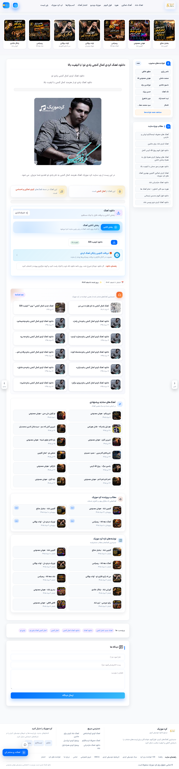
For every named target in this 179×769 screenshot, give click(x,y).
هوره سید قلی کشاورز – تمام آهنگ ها (154, 189)
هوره (116, 5)
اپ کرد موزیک (57, 5)
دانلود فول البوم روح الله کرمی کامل (155, 150)
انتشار (43, 757)
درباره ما (67, 757)
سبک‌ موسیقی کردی (130, 757)
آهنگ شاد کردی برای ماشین (71, 735)
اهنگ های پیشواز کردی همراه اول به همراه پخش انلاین (155, 158)
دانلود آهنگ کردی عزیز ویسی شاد (156, 202)
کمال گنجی (101, 191)
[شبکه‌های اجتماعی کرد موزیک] (25, 745)
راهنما (160, 757)
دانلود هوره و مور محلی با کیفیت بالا (155, 166)
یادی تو (22, 630)
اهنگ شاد (139, 5)
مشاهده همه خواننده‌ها (153, 112)
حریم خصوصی (86, 757)
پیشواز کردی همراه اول (70, 745)
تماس (75, 757)
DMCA (96, 757)
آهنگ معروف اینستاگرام (91, 740)
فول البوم (108, 5)
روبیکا (29, 743)
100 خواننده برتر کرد (147, 757)
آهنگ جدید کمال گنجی (104, 630)
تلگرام (48, 743)
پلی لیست (44, 5)
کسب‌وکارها (70, 5)
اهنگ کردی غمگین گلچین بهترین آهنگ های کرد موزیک (154, 174)
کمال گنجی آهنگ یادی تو (38, 630)
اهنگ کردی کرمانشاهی (91, 733)
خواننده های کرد (55, 757)
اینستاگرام (38, 743)
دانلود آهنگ (88, 630)
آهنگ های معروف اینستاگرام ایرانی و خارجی (155, 136)
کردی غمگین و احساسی (25, 189)
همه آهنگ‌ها (19, 295)
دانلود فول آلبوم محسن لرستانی (156, 195)
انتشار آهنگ (82, 5)
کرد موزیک (153, 765)
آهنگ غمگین (127, 5)
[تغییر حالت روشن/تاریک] (6, 5)
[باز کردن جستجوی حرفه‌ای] (15, 5)
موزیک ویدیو (95, 5)
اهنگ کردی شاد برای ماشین (158, 144)
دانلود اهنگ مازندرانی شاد (159, 182)
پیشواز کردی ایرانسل (71, 740)
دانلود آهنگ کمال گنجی (71, 630)
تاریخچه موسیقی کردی (111, 757)
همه (138, 63)
